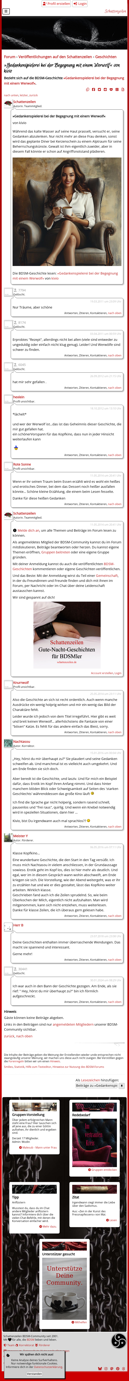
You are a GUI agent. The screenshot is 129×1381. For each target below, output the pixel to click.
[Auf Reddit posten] (104, 89)
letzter (24, 95)
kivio (55, 278)
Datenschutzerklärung (48, 1367)
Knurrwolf (21, 682)
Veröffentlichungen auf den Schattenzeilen (55, 56)
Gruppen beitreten (55, 552)
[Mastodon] (111, 1368)
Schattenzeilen (115, 11)
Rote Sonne (22, 464)
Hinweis (55, 1061)
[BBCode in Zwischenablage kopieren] (122, 89)
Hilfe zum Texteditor (38, 1067)
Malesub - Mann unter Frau (40, 1147)
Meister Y (20, 836)
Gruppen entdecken (104, 1170)
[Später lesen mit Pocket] (110, 89)
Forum (9, 56)
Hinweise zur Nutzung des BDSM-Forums (78, 1067)
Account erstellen (102, 673)
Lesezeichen (90, 1080)
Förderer (44, 1345)
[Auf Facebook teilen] (93, 89)
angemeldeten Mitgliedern (73, 1024)
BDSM (30, 1339)
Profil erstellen (58, 3)
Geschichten (106, 56)
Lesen (113, 1220)
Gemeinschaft (107, 575)
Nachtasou (21, 741)
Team (10, 1345)
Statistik (19, 1067)
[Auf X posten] (98, 89)
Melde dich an (28, 530)
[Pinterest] (117, 1368)
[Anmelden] (67, 667)
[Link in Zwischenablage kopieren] (87, 89)
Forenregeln (16, 1061)
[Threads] (123, 1368)
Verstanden (34, 1374)
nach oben (114, 313)
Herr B (18, 925)
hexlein (18, 397)
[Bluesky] (99, 1368)
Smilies (8, 1067)
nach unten (11, 95)
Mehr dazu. (50, 1226)
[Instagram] (105, 1368)
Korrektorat (26, 1345)
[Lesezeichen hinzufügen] (122, 1086)
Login (82, 3)
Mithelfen (81, 1322)
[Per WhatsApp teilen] (116, 89)
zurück (33, 95)
